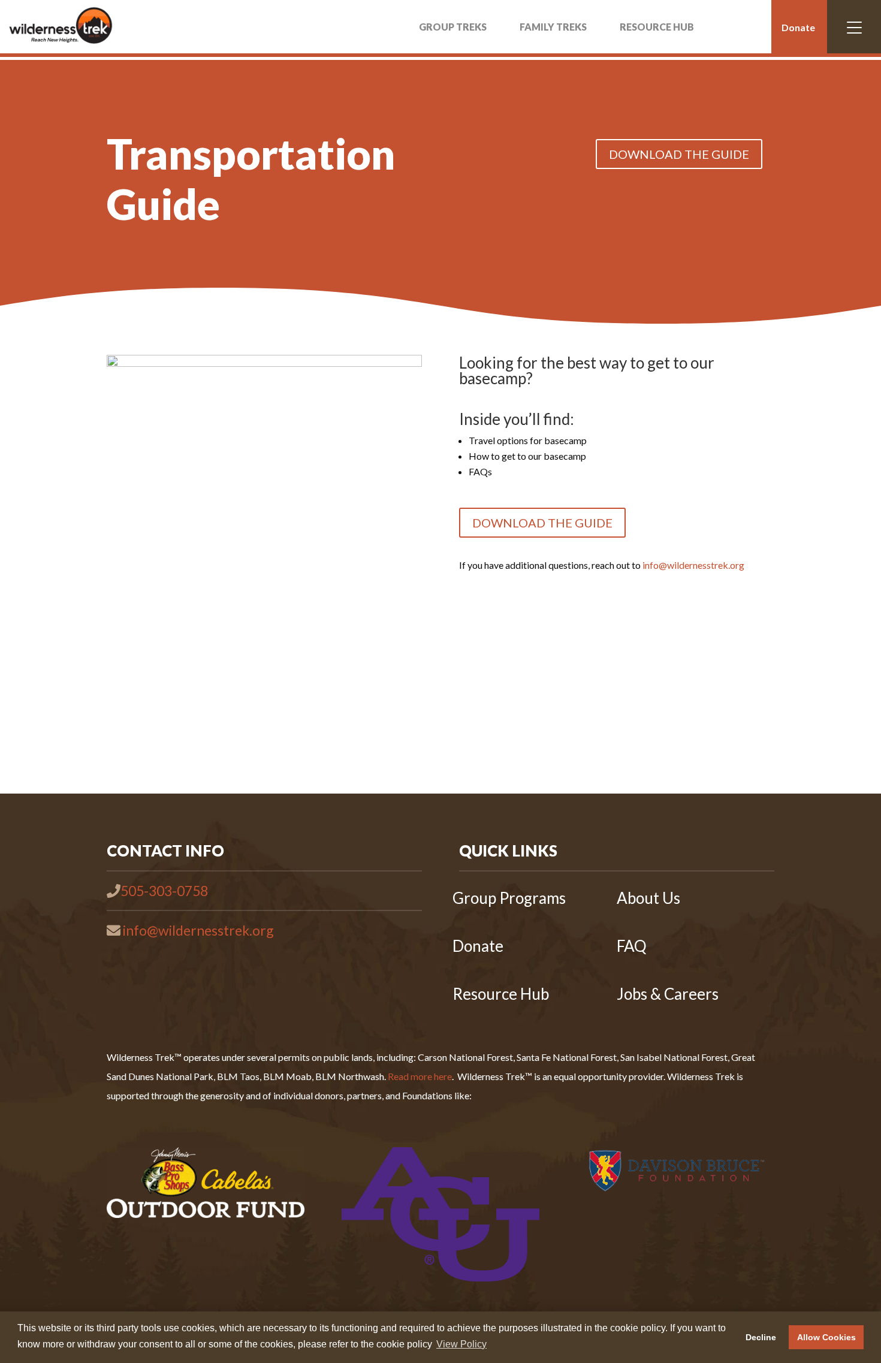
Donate (798, 27)
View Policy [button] (461, 1344)
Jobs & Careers (668, 993)
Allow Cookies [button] (826, 1337)
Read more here (420, 1076)
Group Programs (509, 897)
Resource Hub (500, 993)
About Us (648, 897)
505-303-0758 (164, 890)
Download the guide (679, 154)
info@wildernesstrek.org (693, 565)
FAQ (632, 945)
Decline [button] (761, 1337)
